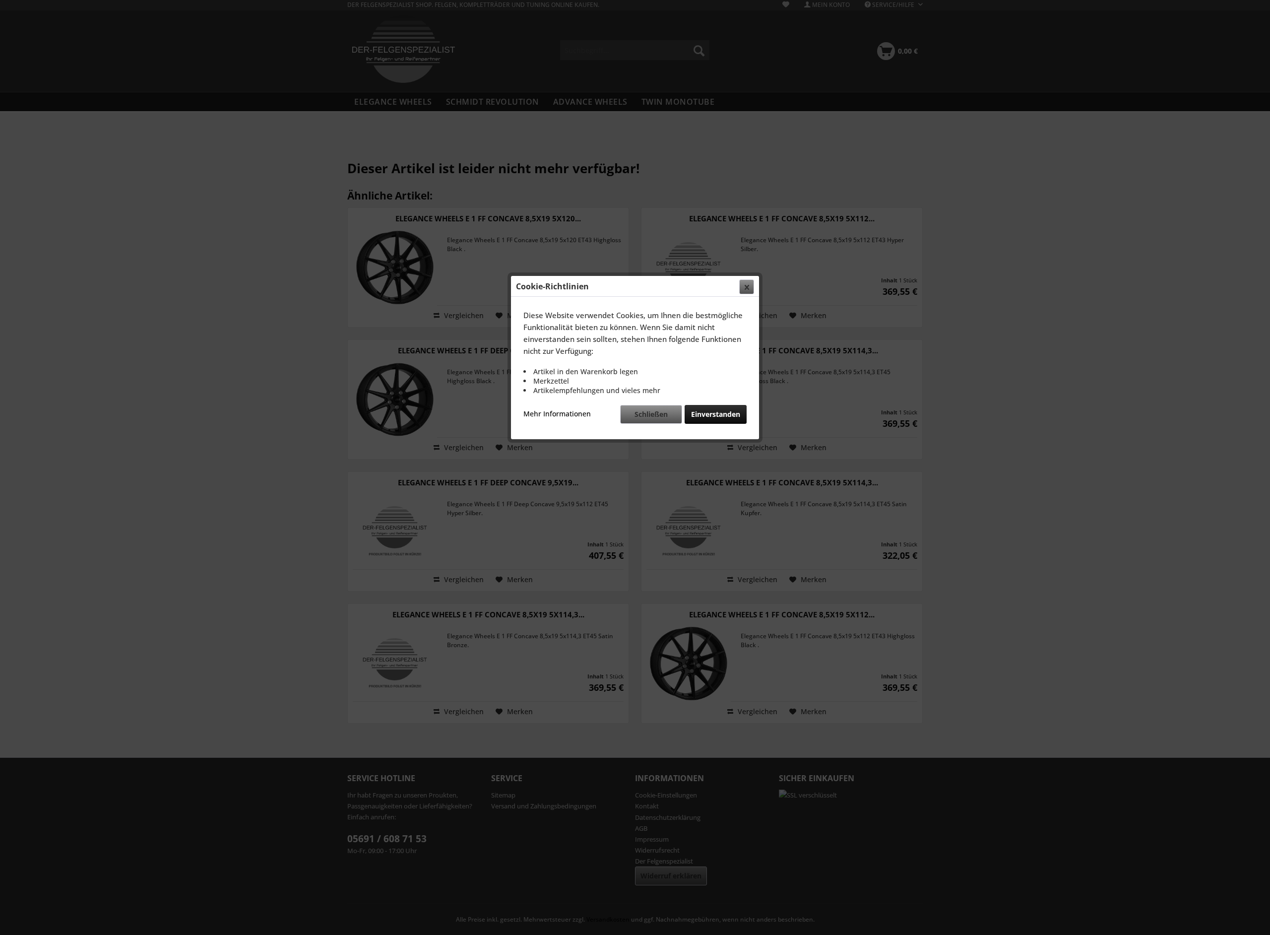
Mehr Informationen (557, 413)
